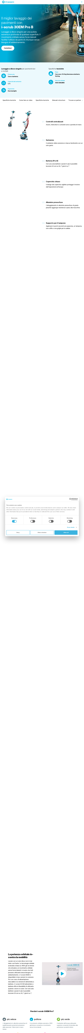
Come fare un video (25, 100)
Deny (17, 532)
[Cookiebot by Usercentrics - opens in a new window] (70, 499)
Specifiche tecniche (9, 100)
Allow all (65, 532)
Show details (70, 527)
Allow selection (42, 532)
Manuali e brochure (58, 100)
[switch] (32, 521)
